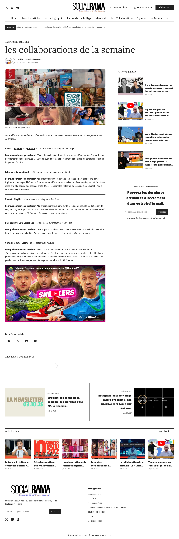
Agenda (141, 18)
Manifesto (101, 18)
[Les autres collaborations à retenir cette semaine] (104, 449)
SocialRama (78, 535)
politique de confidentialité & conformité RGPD (107, 508)
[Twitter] (6, 8)
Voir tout (164, 431)
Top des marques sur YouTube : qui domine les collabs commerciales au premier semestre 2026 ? (157, 113)
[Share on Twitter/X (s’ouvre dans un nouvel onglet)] (18, 341)
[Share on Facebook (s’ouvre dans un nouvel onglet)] (10, 341)
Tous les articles (31, 18)
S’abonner (164, 7)
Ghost (97, 535)
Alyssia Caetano (35, 59)
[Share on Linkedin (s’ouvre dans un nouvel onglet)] (27, 341)
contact (91, 516)
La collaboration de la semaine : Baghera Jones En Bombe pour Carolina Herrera (74, 464)
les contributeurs (95, 521)
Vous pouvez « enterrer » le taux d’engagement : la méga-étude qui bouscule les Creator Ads (159, 162)
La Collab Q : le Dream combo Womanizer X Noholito (16, 464)
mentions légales (95, 503)
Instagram (54, 172)
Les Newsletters (158, 18)
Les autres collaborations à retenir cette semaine (103, 464)
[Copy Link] (35, 341)
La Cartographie (53, 18)
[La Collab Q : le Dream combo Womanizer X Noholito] (18, 449)
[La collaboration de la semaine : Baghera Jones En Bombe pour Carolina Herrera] (75, 449)
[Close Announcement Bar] (173, 27)
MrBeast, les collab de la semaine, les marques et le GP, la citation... (65, 402)
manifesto (92, 499)
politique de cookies (96, 512)
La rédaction (22, 59)
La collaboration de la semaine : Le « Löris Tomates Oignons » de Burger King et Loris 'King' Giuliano (132, 464)
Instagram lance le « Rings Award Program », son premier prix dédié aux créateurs (115, 402)
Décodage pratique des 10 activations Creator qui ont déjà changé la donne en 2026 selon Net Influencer (45, 464)
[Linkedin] (17, 8)
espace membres (94, 494)
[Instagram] (12, 8)
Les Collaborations (122, 18)
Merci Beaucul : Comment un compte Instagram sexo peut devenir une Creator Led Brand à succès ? (159, 88)
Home (14, 18)
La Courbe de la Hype (79, 18)
